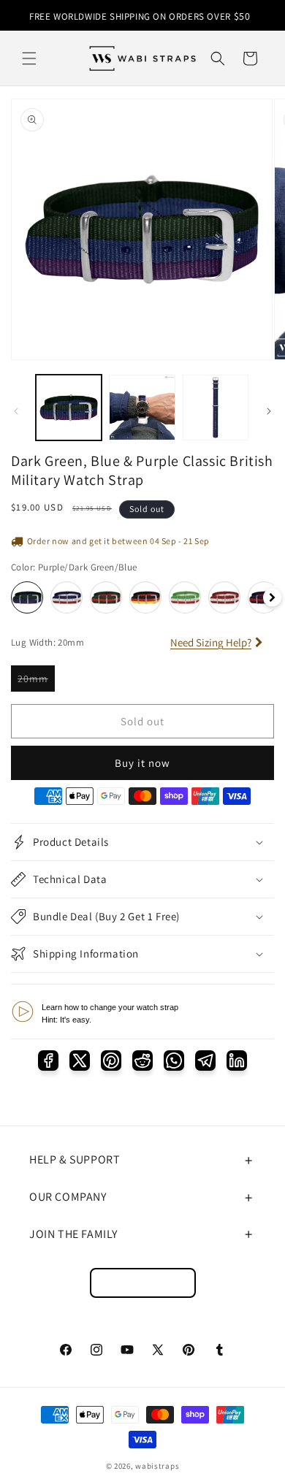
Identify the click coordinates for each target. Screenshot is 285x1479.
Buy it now (142, 763)
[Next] (272, 598)
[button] (29, 58)
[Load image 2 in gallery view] (142, 407)
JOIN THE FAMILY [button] (73, 1234)
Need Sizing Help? (210, 642)
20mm (36, 678)
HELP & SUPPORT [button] (74, 1159)
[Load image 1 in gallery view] (69, 407)
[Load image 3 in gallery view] (215, 407)
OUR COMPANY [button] (68, 1196)
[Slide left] (16, 411)
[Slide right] (269, 411)
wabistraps (157, 1466)
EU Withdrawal (143, 1283)
